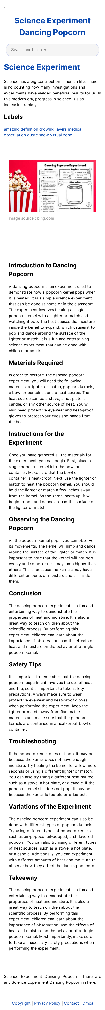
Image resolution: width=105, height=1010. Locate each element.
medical (75, 129)
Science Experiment (42, 67)
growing (46, 129)
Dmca (88, 1003)
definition (29, 129)
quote (32, 134)
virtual (56, 134)
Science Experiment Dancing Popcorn (52, 26)
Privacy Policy (47, 1003)
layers (61, 129)
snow (44, 134)
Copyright (21, 1003)
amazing (12, 129)
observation (15, 134)
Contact (71, 1003)
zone (67, 134)
